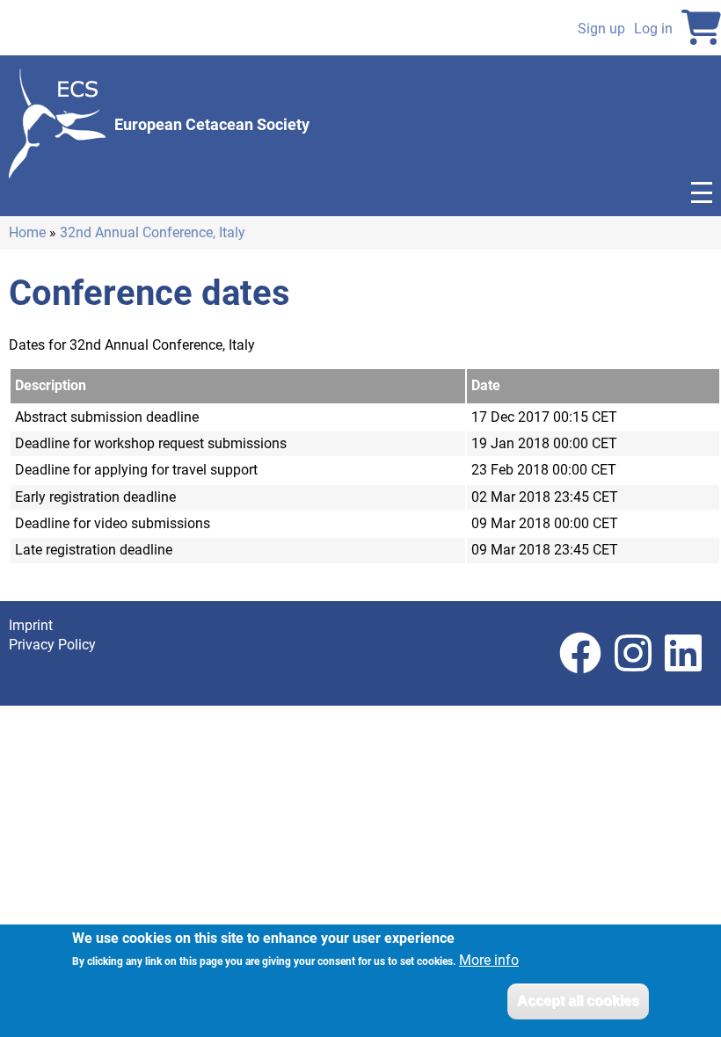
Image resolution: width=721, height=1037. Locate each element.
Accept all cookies (578, 1000)
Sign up (601, 28)
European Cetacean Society (212, 124)
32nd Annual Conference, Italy (152, 232)
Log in (653, 28)
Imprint (31, 625)
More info (489, 960)
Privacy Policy (52, 644)
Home (27, 232)
